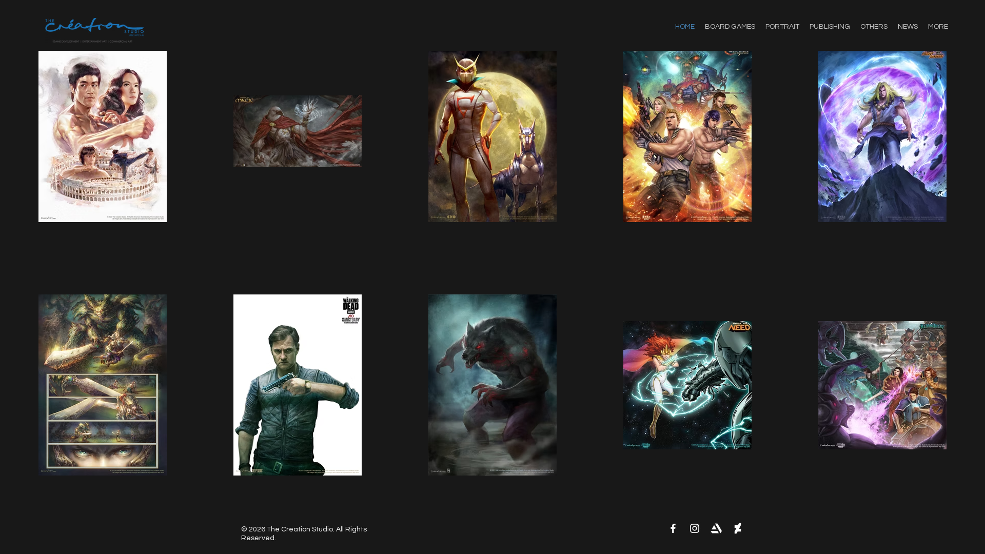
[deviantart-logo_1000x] (738, 528)
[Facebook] (673, 528)
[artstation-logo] (716, 528)
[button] (874, 26)
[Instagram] (694, 528)
